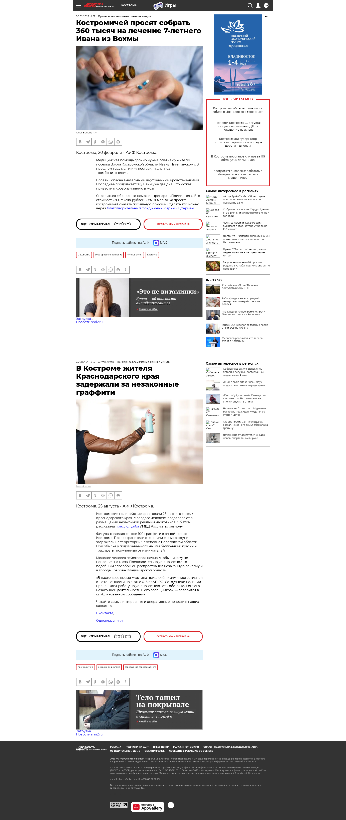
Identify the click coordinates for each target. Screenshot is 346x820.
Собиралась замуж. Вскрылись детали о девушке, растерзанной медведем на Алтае (243, 372)
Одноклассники (109, 620)
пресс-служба (127, 526)
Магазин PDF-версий (186, 747)
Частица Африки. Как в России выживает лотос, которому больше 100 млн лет (245, 226)
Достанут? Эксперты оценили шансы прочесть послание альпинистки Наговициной (246, 239)
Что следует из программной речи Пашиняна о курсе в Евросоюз (243, 313)
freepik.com (83, 486)
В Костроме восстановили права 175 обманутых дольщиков (238, 158)
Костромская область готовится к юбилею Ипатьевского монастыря (238, 110)
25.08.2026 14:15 (85, 361)
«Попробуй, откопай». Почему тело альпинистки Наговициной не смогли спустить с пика (245, 398)
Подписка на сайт (137, 747)
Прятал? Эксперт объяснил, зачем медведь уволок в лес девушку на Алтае (244, 252)
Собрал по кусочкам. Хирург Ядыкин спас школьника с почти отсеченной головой (246, 212)
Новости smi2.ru (89, 322)
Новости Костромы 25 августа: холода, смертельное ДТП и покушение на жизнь (238, 126)
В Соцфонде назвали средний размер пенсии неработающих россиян (241, 301)
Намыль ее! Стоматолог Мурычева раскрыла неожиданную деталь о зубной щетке (244, 411)
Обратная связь (155, 751)
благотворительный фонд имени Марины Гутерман (150, 208)
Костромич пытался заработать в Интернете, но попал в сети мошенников (237, 174)
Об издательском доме (125, 751)
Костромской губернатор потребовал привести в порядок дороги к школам (238, 142)
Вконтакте (104, 613)
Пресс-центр (161, 747)
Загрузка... (84, 319)
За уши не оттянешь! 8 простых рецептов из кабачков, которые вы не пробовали (246, 265)
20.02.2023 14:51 (85, 16)
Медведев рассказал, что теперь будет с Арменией (242, 339)
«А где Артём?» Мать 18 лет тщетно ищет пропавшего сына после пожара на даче (245, 199)
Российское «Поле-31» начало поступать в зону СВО (241, 286)
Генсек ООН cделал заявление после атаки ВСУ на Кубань (245, 326)
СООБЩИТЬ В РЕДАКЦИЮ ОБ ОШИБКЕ (191, 751)
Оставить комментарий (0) (173, 224)
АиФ (95, 132)
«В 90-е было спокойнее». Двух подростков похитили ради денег (244, 383)
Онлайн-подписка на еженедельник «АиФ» (230, 747)
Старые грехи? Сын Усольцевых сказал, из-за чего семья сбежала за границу (245, 425)
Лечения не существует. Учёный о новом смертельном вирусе (244, 436)
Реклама (115, 747)
